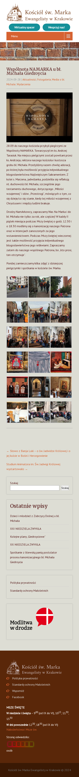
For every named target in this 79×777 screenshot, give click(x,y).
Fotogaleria (44, 79)
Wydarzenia (23, 84)
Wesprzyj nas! (56, 27)
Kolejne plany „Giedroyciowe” (28, 536)
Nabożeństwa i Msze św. (21, 729)
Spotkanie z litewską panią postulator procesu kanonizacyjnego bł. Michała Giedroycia (33, 557)
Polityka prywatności (23, 582)
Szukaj (14, 483)
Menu (14, 36)
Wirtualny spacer (24, 27)
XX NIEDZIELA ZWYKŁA (25, 544)
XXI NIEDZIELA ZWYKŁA (25, 528)
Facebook (18, 697)
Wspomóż (18, 691)
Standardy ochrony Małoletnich (29, 590)
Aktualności (29, 79)
